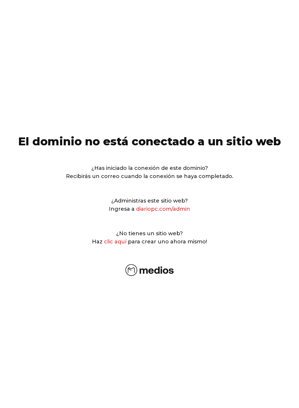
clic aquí (115, 241)
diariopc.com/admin (163, 209)
